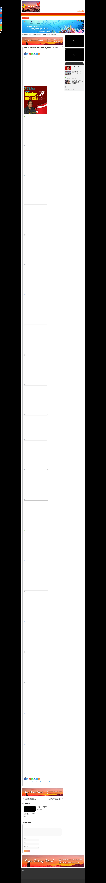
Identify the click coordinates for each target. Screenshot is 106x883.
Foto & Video (28, 34)
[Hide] (0, 32)
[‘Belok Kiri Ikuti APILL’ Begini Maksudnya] (65, 77)
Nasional (82, 14)
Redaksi (63, 881)
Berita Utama (24, 14)
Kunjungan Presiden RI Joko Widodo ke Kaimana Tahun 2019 (42, 808)
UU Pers (67, 881)
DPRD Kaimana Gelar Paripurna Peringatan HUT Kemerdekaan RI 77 (30, 799)
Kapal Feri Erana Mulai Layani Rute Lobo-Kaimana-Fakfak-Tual (76, 72)
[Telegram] (37, 54)
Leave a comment (49, 49)
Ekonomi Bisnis (35, 14)
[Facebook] (25, 54)
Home (23, 34)
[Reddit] (1, 20)
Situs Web (26, 846)
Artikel (74, 14)
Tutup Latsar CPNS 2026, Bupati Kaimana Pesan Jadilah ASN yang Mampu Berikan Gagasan (45, 17)
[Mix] (1, 25)
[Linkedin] (34, 54)
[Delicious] (1, 23)
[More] (39, 54)
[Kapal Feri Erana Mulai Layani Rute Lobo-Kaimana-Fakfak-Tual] (68, 73)
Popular (67, 64)
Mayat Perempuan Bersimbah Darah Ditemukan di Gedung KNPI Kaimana (74, 87)
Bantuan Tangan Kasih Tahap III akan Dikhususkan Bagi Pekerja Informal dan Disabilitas (77, 82)
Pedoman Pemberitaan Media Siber (76, 881)
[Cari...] (83, 11)
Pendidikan (57, 14)
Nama (25, 838)
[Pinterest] (1, 18)
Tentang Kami (58, 881)
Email (25, 842)
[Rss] (54, 881)
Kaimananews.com (33, 881)
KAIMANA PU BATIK (75, 66)
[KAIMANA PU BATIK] (68, 68)
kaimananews (27, 49)
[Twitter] (27, 54)
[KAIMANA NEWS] (31, 6)
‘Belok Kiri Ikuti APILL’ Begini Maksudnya (74, 77)
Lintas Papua (66, 14)
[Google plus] (30, 54)
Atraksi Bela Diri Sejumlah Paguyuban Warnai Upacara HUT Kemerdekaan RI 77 (54, 799)
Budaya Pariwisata (46, 14)
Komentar (26, 826)
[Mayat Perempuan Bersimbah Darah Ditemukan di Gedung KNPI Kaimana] (65, 87)
